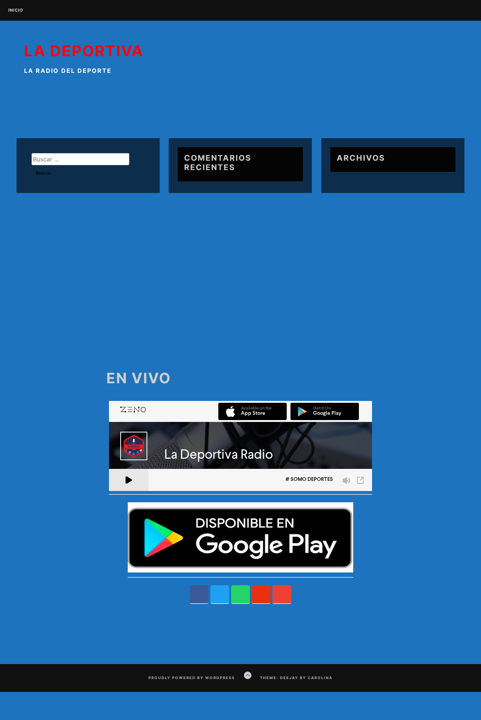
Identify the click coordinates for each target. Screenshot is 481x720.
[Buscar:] (80, 159)
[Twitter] (219, 594)
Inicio (15, 10)
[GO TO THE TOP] (247, 675)
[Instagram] (261, 594)
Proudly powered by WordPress (191, 678)
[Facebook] (199, 594)
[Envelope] (281, 594)
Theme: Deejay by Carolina (296, 678)
